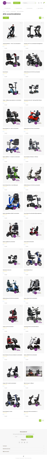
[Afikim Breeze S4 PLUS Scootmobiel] (34, 60)
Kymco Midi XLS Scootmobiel (30, 354)
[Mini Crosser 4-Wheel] (34, 371)
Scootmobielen (13, 11)
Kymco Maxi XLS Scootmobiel (30, 298)
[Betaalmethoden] (23, 456)
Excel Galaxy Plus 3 (28, 270)
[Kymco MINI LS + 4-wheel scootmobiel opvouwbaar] (13, 145)
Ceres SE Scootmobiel (29, 241)
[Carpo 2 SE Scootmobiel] (13, 315)
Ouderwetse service (19, 8)
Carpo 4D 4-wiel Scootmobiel (9, 383)
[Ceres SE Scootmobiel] (34, 230)
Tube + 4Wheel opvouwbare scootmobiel (12, 100)
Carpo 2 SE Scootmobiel (8, 326)
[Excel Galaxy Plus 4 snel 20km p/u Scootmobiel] (13, 173)
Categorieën (16, 2)
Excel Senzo (5, 71)
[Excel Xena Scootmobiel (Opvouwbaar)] (34, 201)
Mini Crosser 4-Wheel (29, 383)
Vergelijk (5, 48)
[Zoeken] (35, 3)
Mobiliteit (7, 11)
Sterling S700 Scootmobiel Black (31, 326)
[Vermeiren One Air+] (13, 258)
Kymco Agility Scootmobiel (9, 241)
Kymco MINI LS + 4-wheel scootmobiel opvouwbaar (11, 156)
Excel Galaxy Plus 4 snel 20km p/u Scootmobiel (10, 185)
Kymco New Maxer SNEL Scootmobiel (11, 213)
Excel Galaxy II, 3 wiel (7, 411)
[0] (43, 2)
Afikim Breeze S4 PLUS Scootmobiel (32, 71)
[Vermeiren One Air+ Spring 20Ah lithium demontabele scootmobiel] (34, 88)
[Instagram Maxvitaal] (22, 442)
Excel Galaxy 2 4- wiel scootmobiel (10, 128)
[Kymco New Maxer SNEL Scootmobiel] (13, 201)
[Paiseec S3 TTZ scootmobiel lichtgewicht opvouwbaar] (34, 32)
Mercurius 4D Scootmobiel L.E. (30, 411)
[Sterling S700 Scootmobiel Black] (34, 315)
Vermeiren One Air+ (7, 270)
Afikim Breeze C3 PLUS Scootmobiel (11, 298)
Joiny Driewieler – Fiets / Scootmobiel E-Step (12, 43)
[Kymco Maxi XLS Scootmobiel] (34, 286)
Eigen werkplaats (40, 8)
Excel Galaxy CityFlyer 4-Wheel (31, 156)
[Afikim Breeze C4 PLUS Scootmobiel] (34, 173)
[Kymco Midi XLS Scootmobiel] (34, 343)
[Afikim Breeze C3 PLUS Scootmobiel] (13, 286)
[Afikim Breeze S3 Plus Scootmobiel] (34, 117)
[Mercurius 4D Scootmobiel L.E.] (34, 400)
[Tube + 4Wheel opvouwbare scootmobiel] (13, 88)
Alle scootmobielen (20, 11)
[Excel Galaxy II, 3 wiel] (13, 400)
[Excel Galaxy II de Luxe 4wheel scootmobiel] (13, 343)
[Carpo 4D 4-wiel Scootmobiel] (13, 371)
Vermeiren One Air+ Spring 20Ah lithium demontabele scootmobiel (33, 100)
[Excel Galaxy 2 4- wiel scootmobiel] (13, 117)
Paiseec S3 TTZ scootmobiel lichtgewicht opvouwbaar (33, 43)
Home (4, 11)
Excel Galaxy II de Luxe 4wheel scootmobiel (12, 354)
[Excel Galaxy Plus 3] (34, 258)
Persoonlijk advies (7, 8)
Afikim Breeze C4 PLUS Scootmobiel (32, 185)
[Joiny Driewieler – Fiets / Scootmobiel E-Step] (13, 32)
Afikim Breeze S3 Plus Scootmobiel (31, 128)
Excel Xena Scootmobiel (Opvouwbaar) (32, 213)
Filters (6, 17)
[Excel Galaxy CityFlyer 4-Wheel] (34, 145)
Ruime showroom (29, 8)
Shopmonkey (29, 458)
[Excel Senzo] (13, 60)
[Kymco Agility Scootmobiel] (13, 230)
